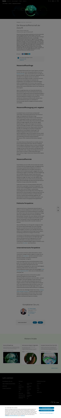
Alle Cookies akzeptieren (46, 407)
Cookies (6, 415)
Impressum (23, 415)
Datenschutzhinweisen (14, 415)
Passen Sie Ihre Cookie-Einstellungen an (46, 413)
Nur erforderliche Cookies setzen (46, 410)
